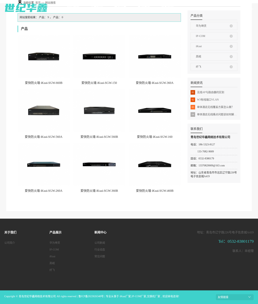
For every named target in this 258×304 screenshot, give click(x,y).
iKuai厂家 (125, 296)
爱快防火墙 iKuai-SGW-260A (44, 190)
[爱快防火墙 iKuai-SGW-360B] (99, 164)
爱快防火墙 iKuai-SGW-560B (99, 136)
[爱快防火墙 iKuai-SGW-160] (155, 110)
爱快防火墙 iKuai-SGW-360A (155, 82)
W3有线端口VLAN (205, 99)
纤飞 (198, 66)
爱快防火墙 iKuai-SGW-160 (154, 136)
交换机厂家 (153, 296)
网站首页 (73, 7)
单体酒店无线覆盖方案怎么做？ (213, 107)
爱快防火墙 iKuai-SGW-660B (44, 82)
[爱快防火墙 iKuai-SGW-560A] (44, 110)
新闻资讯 (144, 7)
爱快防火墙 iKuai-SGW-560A (44, 136)
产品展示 (120, 7)
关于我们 (97, 7)
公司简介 (9, 242)
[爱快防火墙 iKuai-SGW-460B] (155, 164)
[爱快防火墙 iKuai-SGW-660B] (44, 56)
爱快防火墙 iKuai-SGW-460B (155, 190)
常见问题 (99, 256)
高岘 (198, 56)
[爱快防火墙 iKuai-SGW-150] (99, 56)
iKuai (199, 46)
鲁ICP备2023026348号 (91, 296)
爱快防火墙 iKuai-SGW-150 (99, 82)
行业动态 (99, 249)
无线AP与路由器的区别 (208, 92)
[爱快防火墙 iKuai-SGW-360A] (155, 56)
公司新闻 (99, 242)
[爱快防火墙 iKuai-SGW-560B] (99, 110)
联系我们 (167, 7)
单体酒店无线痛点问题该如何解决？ (214, 114)
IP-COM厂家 (139, 296)
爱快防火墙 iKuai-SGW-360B (99, 190)
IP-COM (200, 36)
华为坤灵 (201, 25)
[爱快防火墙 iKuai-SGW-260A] (44, 164)
